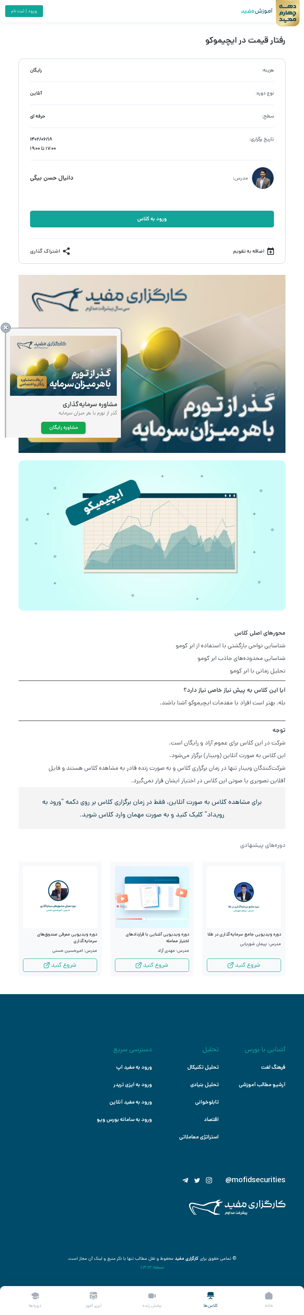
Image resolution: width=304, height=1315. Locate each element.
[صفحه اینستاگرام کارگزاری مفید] (209, 1180)
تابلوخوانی (207, 1102)
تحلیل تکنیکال (203, 1067)
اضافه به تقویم (248, 251)
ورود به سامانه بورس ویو (124, 1119)
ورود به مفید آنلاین (130, 1102)
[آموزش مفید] (250, 11)
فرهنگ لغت (273, 1067)
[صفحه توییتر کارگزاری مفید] (197, 1180)
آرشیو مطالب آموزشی (262, 1084)
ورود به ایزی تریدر (132, 1084)
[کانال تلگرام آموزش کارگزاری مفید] (185, 1180)
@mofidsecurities (255, 1180)
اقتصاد (211, 1119)
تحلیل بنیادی (204, 1084)
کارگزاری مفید (187, 1258)
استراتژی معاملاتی (199, 1137)
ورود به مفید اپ (134, 1067)
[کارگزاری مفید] (237, 1213)
